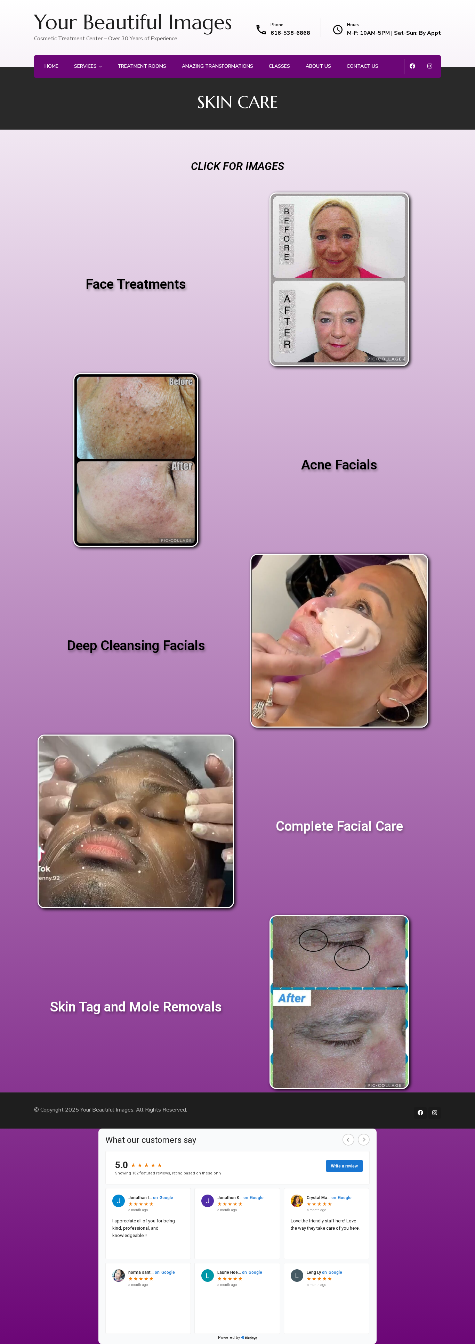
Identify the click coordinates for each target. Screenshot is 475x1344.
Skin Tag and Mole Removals (136, 1007)
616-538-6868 (290, 33)
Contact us (362, 66)
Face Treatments (136, 284)
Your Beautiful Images (133, 22)
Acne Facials (339, 465)
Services (85, 66)
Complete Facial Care (339, 826)
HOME (51, 66)
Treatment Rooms (142, 66)
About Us (318, 66)
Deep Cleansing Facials (136, 646)
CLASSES (279, 66)
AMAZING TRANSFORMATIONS (217, 66)
